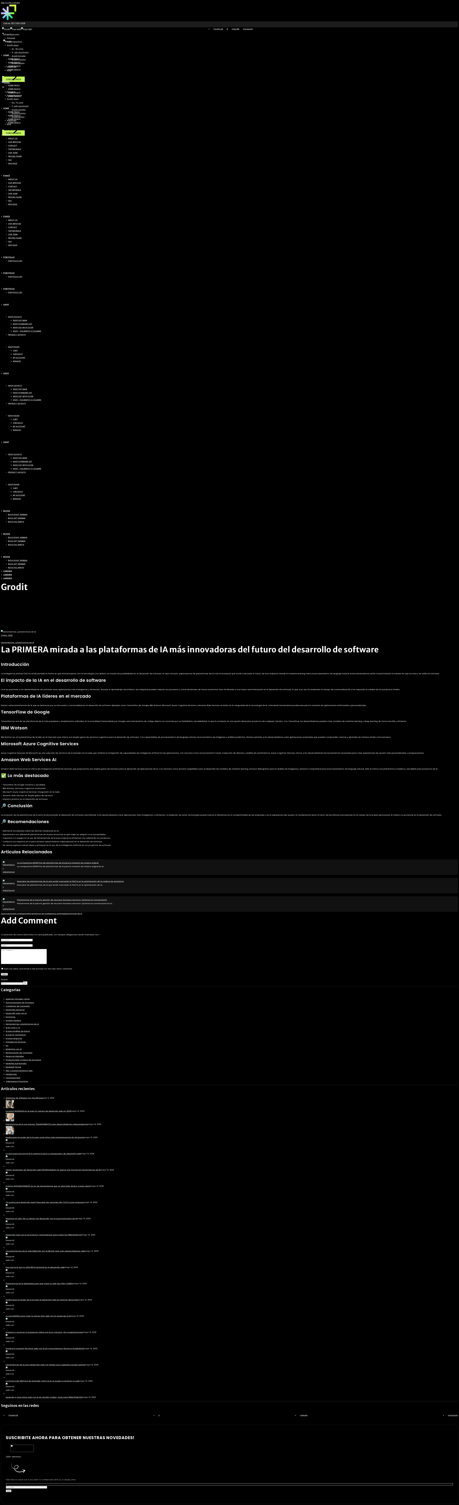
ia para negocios (14, 1038)
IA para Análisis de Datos (18, 1031)
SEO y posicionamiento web (19, 1070)
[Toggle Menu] (3, 33)
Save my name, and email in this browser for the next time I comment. (38, 969)
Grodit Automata (20, 52)
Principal (11, 38)
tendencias (11, 1074)
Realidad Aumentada (16, 1063)
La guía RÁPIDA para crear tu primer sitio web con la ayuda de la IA (38, 1316)
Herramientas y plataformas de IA (17, 642)
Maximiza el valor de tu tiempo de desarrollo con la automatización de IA (41, 1218)
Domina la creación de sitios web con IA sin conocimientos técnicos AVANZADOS (45, 1348)
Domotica (10, 1017)
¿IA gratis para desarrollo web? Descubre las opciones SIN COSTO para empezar (45, 1202)
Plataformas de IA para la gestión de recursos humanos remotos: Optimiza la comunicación (62, 900)
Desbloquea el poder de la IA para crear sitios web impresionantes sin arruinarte (45, 1137)
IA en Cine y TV (13, 1027)
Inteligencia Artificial (16, 1042)
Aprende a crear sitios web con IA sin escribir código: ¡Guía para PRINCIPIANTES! (44, 1397)
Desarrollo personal (15, 1009)
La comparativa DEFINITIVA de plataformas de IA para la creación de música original (58, 863)
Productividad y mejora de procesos (23, 1060)
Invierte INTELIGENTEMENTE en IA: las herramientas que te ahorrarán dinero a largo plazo (48, 1186)
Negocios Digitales (15, 1056)
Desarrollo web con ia (16, 1013)
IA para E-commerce (16, 1035)
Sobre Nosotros (14, 41)
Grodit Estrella (18, 56)
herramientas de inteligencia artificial (46, 913)
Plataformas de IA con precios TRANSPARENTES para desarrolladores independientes (47, 1124)
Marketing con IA (14, 1049)
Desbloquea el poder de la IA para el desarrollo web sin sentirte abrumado (42, 1300)
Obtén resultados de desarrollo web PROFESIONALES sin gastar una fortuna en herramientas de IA (53, 1170)
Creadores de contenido (18, 1006)
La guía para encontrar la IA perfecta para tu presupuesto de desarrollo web (43, 1153)
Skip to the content (10, 2)
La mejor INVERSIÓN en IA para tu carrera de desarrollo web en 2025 (38, 1111)
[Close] (3, 76)
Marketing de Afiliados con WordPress (24, 1098)
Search (4, 979)
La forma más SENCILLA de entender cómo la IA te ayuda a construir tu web (42, 1381)
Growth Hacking (13, 1020)
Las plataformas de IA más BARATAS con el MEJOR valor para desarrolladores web (45, 1251)
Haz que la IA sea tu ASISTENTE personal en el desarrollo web (35, 1267)
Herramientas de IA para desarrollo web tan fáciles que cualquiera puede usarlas (45, 1364)
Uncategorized (13, 1078)
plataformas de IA (73, 913)
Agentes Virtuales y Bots (18, 999)
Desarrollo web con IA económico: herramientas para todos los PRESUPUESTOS (44, 1235)
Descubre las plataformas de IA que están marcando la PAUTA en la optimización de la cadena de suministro (70, 881)
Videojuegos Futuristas (17, 1081)
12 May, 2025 (7, 635)
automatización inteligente (14, 913)
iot (7, 1045)
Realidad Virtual (13, 1067)
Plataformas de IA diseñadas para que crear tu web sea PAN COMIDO (39, 1283)
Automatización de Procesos (20, 1002)
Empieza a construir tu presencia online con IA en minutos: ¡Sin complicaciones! (44, 1332)
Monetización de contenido (19, 1052)
